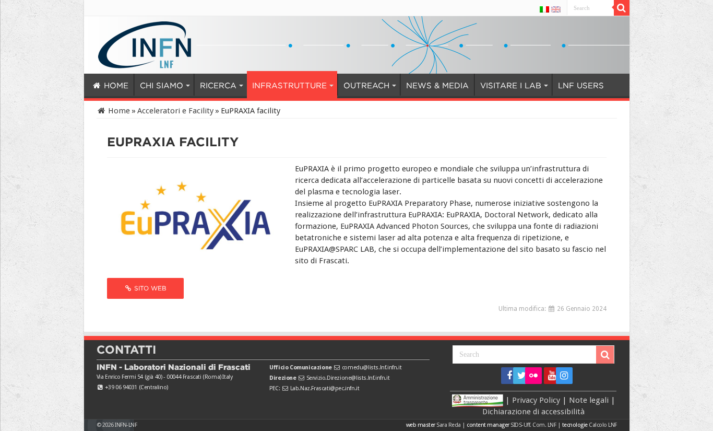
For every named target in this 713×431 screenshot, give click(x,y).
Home (118, 110)
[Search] (621, 8)
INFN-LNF (126, 425)
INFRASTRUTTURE (263, 85)
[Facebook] (506, 375)
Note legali (589, 400)
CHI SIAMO (153, 85)
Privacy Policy (536, 400)
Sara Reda (448, 425)
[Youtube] (549, 375)
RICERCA (202, 85)
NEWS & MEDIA (394, 85)
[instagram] (561, 375)
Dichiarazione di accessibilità (533, 411)
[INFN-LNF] (144, 42)
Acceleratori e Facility (175, 110)
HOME (114, 85)
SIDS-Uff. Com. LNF (533, 425)
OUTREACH (330, 85)
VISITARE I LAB (457, 85)
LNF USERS (521, 85)
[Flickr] (533, 375)
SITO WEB (149, 288)
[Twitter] (518, 375)
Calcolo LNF (603, 425)
